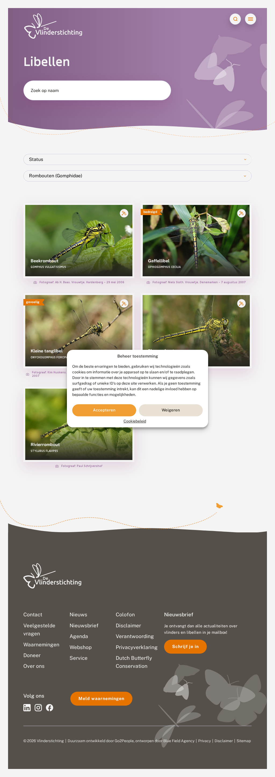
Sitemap (244, 741)
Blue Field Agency (178, 741)
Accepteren (104, 410)
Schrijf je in (185, 646)
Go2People (124, 741)
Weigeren (171, 410)
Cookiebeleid (135, 421)
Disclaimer (224, 741)
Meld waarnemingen (101, 698)
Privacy (204, 741)
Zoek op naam (45, 90)
